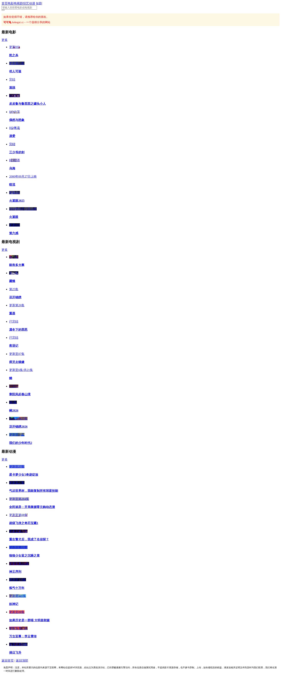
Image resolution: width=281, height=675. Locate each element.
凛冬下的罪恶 (18, 329)
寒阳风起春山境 (20, 394)
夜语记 (13, 345)
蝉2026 (13, 410)
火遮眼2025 (16, 200)
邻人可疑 (15, 71)
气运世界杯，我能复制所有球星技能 (33, 490)
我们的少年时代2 (20, 442)
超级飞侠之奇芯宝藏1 (23, 523)
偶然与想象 (16, 119)
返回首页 (8, 660)
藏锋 (12, 281)
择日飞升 (15, 652)
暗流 (12, 184)
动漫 (32, 3)
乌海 (12, 168)
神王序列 (15, 571)
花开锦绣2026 (18, 426)
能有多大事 (16, 265)
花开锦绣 (15, 297)
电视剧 (18, 3)
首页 (5, 3)
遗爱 (12, 136)
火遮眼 (13, 216)
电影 (11, 3)
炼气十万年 (16, 587)
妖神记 (13, 604)
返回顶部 (22, 660)
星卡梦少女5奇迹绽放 (23, 474)
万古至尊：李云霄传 (23, 636)
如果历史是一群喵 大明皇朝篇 (29, 620)
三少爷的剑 (16, 152)
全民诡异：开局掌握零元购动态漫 (32, 507)
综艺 (26, 3)
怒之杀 (13, 55)
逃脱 (12, 87)
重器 (12, 313)
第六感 (13, 233)
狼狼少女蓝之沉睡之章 (24, 555)
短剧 (39, 3)
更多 (5, 40)
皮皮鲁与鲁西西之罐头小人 (27, 103)
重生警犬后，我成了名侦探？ (29, 539)
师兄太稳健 (16, 362)
